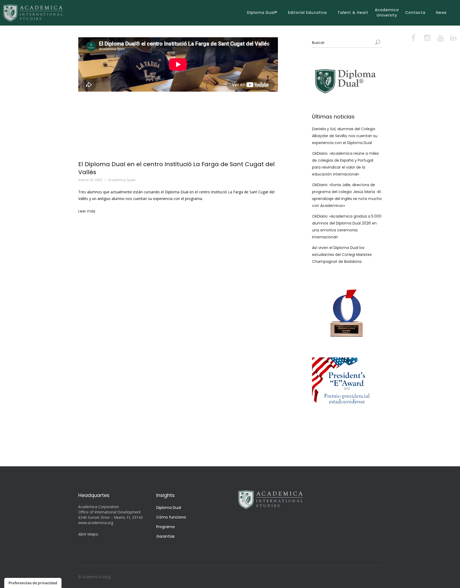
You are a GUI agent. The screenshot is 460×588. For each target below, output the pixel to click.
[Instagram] (427, 39)
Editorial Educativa (307, 12)
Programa (165, 526)
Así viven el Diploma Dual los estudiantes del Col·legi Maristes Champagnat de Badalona (342, 254)
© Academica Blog (94, 576)
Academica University (387, 12)
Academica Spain (122, 179)
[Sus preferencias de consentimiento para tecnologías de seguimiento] (32, 583)
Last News (150, 179)
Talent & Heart (353, 12)
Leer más (86, 211)
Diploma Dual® (262, 12)
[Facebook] (414, 39)
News (441, 12)
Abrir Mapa (88, 534)
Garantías (165, 536)
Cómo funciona (171, 517)
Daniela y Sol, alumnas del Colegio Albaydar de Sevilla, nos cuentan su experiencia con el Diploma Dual (344, 135)
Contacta (415, 12)
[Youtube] (440, 39)
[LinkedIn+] (453, 39)
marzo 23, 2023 (90, 179)
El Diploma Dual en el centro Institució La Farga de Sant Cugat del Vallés (176, 168)
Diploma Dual (168, 507)
